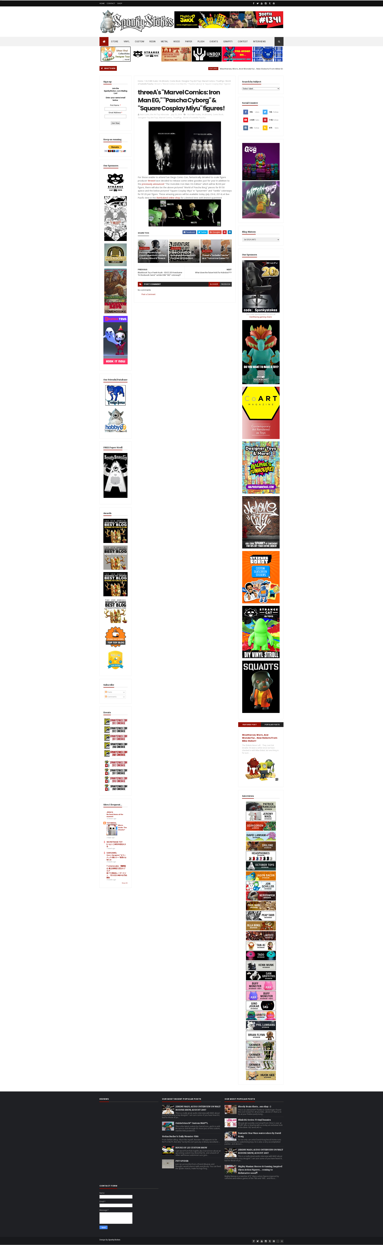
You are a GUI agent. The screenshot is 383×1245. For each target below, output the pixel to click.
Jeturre (110, 812)
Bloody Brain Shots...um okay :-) (254, 1106)
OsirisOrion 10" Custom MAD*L (191, 1123)
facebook (225, 284)
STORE (114, 41)
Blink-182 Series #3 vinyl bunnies (254, 1120)
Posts (109, 692)
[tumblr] (269, 3)
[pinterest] (273, 3)
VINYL (127, 41)
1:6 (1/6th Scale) (151, 81)
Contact (111, 3)
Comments (112, 697)
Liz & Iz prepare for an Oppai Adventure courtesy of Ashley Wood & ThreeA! (153, 255)
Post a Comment (148, 294)
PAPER (188, 41)
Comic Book (175, 81)
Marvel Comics (208, 81)
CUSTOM (139, 41)
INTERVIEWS (259, 41)
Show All (125, 883)
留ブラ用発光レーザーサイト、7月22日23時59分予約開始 (117, 875)
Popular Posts (272, 725)
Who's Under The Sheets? (122, 827)
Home (102, 3)
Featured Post (250, 725)
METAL (164, 41)
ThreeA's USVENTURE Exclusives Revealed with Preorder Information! (183, 255)
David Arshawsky (249, 68)
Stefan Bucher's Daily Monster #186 (180, 1136)
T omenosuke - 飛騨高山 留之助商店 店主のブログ (116, 868)
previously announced (153, 183)
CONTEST (243, 41)
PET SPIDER (181, 1161)
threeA (151, 180)
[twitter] (257, 3)
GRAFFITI (227, 41)
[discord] (277, 3)
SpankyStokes (114, 1240)
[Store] (282, 3)
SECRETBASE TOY (115, 842)
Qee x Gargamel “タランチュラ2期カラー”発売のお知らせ (116, 857)
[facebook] (253, 3)
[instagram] (265, 3)
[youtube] (261, 3)
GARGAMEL (112, 853)
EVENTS (214, 41)
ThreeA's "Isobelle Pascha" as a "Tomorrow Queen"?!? (215, 257)
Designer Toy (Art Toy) (191, 81)
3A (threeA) (164, 81)
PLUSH (201, 41)
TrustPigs (220, 81)
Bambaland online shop (168, 197)
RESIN (152, 41)
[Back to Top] (282, 1241)
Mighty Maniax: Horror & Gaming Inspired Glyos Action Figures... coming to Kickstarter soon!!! (260, 1169)
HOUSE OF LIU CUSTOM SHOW (191, 1147)
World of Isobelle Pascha (194, 117)
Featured (162, 68)
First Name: (115, 105)
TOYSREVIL (112, 823)
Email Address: (115, 113)
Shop (119, 3)
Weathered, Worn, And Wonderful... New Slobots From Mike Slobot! (202, 68)
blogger (214, 284)
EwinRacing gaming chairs (261, 317)
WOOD (176, 41)
